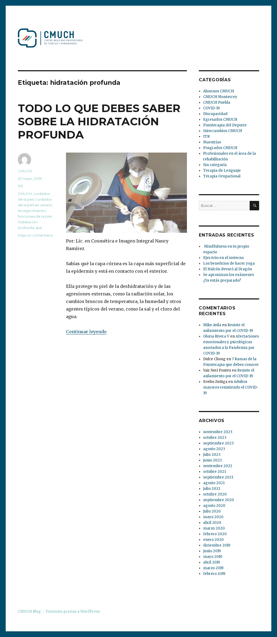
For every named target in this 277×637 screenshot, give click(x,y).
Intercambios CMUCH (222, 131)
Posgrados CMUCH (220, 148)
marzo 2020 (214, 528)
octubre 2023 (214, 437)
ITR (20, 186)
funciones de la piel (35, 216)
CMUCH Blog (29, 611)
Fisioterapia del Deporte (225, 125)
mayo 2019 (212, 556)
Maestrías (212, 142)
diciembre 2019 (216, 545)
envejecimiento (32, 210)
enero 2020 (213, 539)
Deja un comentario (35, 235)
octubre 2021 (214, 471)
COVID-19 (211, 108)
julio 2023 (211, 454)
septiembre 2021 (218, 477)
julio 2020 (212, 511)
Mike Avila (212, 325)
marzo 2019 (213, 568)
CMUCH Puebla (216, 102)
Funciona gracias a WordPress (73, 611)
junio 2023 (212, 460)
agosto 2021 (214, 483)
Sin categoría (215, 165)
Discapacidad (215, 114)
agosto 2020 (214, 505)
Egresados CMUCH (220, 119)
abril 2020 (212, 522)
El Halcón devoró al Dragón (227, 269)
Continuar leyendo (86, 331)
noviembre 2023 (217, 432)
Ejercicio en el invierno (223, 257)
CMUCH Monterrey (220, 97)
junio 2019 (212, 551)
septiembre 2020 (218, 500)
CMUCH (25, 171)
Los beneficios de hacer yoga (229, 263)
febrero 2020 (215, 534)
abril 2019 (211, 562)
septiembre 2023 (218, 443)
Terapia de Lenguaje (222, 170)
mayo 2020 (213, 517)
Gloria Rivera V (216, 336)
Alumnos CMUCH (218, 91)
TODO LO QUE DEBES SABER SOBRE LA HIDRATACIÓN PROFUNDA (99, 121)
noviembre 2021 (217, 466)
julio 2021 (211, 488)
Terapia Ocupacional (221, 176)
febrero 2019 (214, 573)
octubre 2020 (215, 494)
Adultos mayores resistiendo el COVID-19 (231, 387)
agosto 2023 (214, 449)
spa (39, 227)
